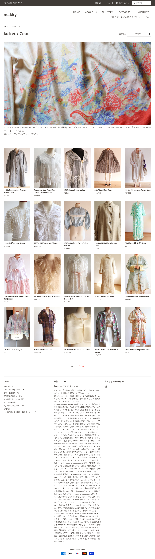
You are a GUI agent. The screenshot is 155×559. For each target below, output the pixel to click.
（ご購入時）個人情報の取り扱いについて (20, 412)
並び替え (122, 34)
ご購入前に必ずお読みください (125, 17)
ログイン (98, 3)
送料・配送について (11, 393)
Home (76, 12)
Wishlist (143, 12)
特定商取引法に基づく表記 (14, 399)
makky (10, 14)
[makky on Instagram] (106, 387)
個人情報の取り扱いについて (15, 406)
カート (110, 3)
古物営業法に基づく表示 (13, 396)
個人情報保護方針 (10, 402)
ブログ (148, 17)
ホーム (6, 27)
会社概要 (7, 409)
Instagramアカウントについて (66, 386)
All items (108, 12)
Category (125, 12)
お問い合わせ (122, 3)
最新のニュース (61, 381)
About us (91, 12)
